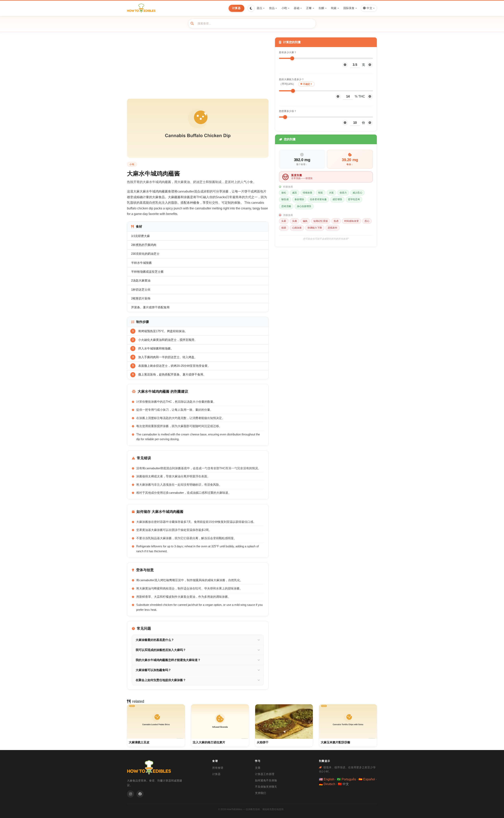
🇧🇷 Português (346, 779)
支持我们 (260, 793)
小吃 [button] (284, 8)
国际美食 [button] (349, 8)
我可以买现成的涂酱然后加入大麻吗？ (161, 650)
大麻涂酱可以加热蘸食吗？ (153, 670)
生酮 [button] (321, 8)
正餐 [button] (309, 8)
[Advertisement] (198, 68)
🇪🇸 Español (367, 779)
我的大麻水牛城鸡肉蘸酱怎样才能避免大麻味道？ (168, 660)
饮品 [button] (272, 8)
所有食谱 (217, 767)
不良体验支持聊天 (266, 786)
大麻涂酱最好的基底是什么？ (155, 639)
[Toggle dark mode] (251, 8)
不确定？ (307, 84)
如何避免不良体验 (266, 780)
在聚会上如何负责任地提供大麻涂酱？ (161, 680)
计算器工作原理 (264, 774)
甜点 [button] (259, 8)
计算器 (236, 8)
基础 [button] (296, 8)
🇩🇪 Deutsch (327, 784)
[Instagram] (130, 794)
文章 (257, 767)
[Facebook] (140, 794)
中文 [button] (369, 8)
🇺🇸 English (326, 779)
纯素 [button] (333, 8)
